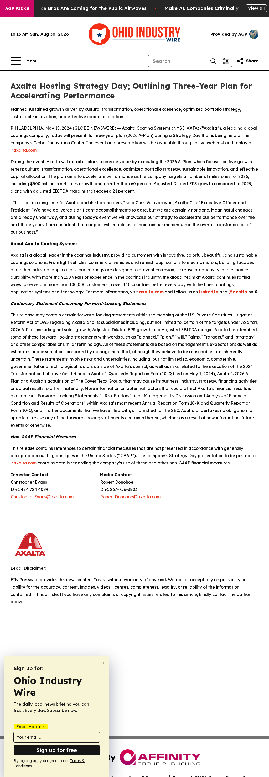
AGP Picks (17, 8)
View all (256, 8)
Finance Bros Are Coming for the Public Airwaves (87, 8)
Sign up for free (57, 750)
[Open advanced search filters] (225, 61)
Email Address (30, 726)
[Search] (213, 61)
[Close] (102, 662)
